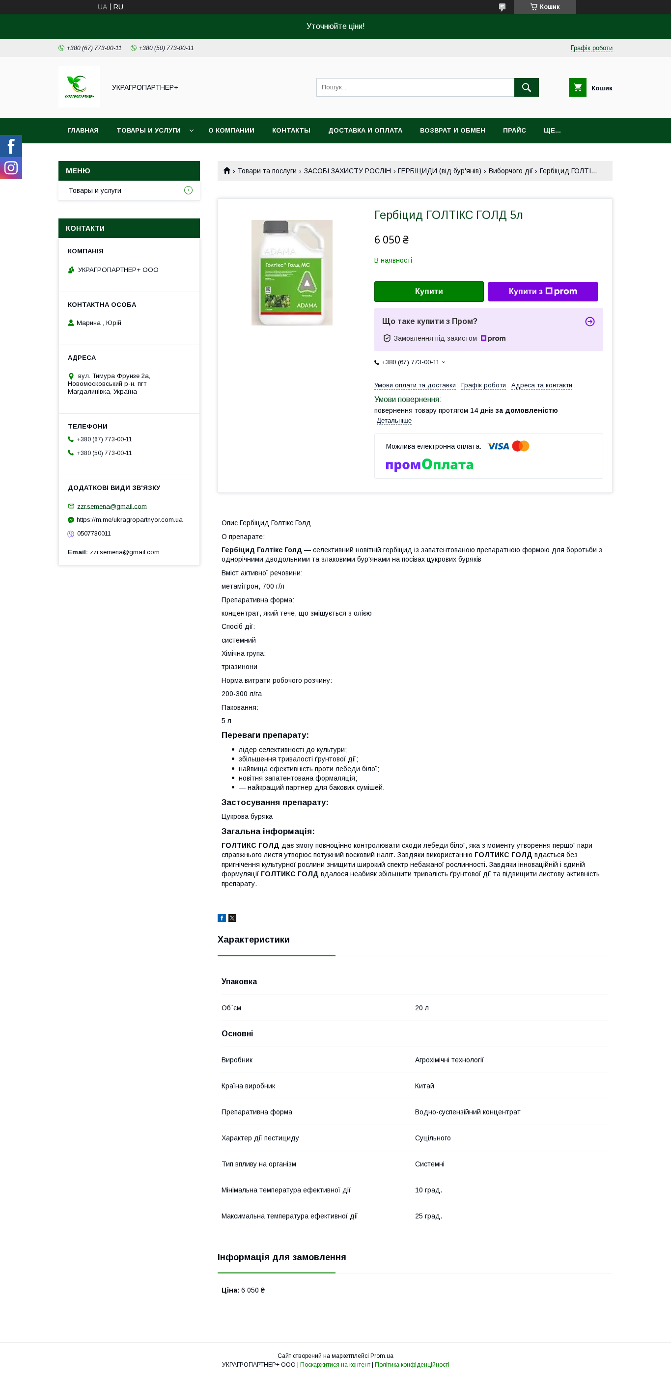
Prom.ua (381, 1355)
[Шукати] (526, 87)
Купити (429, 291)
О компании (231, 130)
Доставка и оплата (365, 130)
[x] (232, 919)
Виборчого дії (511, 171)
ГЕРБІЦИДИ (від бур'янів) (439, 171)
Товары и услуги (148, 130)
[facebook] (222, 919)
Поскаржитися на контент (335, 1364)
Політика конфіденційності (412, 1364)
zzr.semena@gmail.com (112, 506)
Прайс (514, 130)
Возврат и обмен (452, 130)
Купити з (526, 291)
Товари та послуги (267, 171)
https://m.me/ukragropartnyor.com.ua (130, 519)
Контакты (291, 130)
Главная (83, 130)
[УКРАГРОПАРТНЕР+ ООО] (79, 105)
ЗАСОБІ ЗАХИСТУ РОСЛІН (347, 171)
